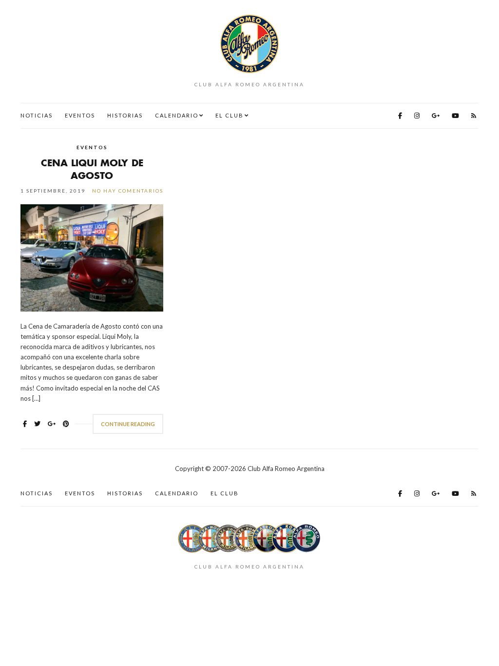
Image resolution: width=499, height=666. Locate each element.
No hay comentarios (127, 191)
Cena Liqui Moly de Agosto (92, 169)
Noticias (36, 115)
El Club (229, 115)
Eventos (80, 115)
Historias (125, 115)
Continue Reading (128, 424)
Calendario (176, 115)
